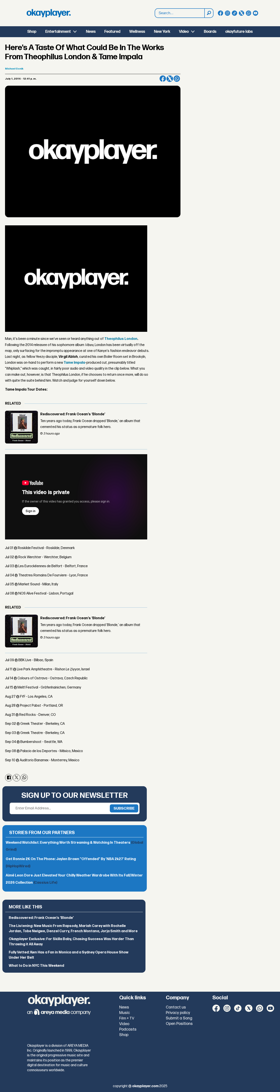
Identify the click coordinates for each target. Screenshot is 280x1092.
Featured (112, 31)
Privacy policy (178, 1012)
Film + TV (126, 1018)
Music (124, 1012)
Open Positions (179, 1023)
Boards (210, 31)
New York (162, 31)
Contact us (176, 1007)
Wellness (137, 31)
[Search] (208, 13)
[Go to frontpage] (48, 13)
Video (184, 31)
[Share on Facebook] (162, 78)
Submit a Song (179, 1018)
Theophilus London (120, 339)
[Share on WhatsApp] (176, 78)
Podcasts (127, 1029)
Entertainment (58, 31)
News (91, 31)
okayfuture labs (239, 31)
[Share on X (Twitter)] (169, 78)
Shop (31, 31)
